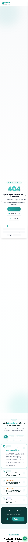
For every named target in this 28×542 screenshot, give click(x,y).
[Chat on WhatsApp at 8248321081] (25, 538)
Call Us (7, 519)
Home (6, 229)
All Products (20, 229)
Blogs (9, 235)
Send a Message (16, 519)
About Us (12, 229)
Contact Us (17, 235)
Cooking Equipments (9, 232)
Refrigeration (20, 232)
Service (17, 440)
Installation (20, 436)
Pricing (10, 440)
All (5, 436)
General (12, 436)
